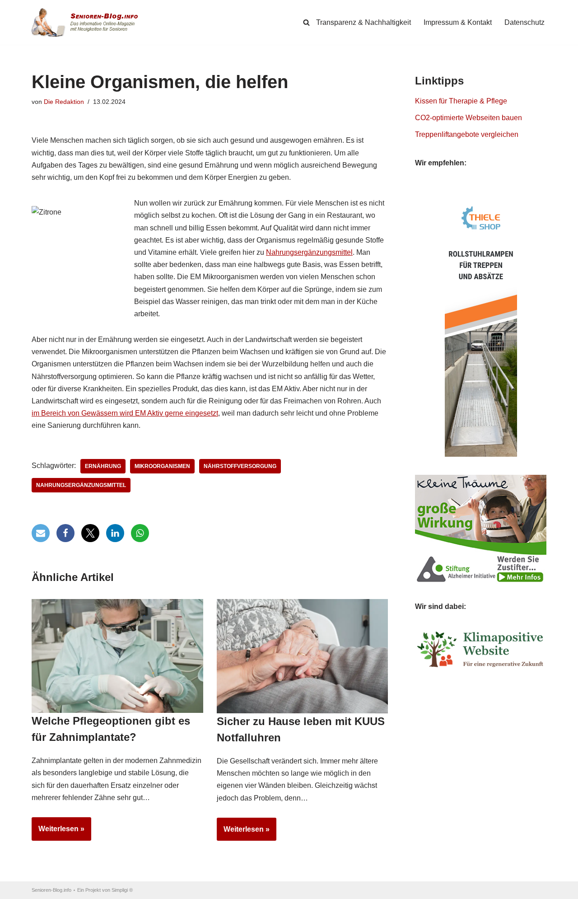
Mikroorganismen (162, 466)
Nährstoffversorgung (240, 466)
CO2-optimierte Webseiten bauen (468, 118)
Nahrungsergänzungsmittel (309, 252)
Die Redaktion (64, 101)
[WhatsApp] (140, 533)
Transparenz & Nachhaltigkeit (363, 22)
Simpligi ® (122, 890)
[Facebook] (65, 533)
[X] (90, 533)
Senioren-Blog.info (51, 890)
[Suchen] (306, 22)
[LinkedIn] (115, 533)
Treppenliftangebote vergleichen (466, 134)
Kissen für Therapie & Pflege (461, 101)
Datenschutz (524, 22)
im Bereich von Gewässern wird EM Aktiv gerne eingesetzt (125, 413)
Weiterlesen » (58, 832)
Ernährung (103, 466)
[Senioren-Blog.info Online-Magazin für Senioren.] (88, 22)
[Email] (41, 533)
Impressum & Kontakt (458, 22)
